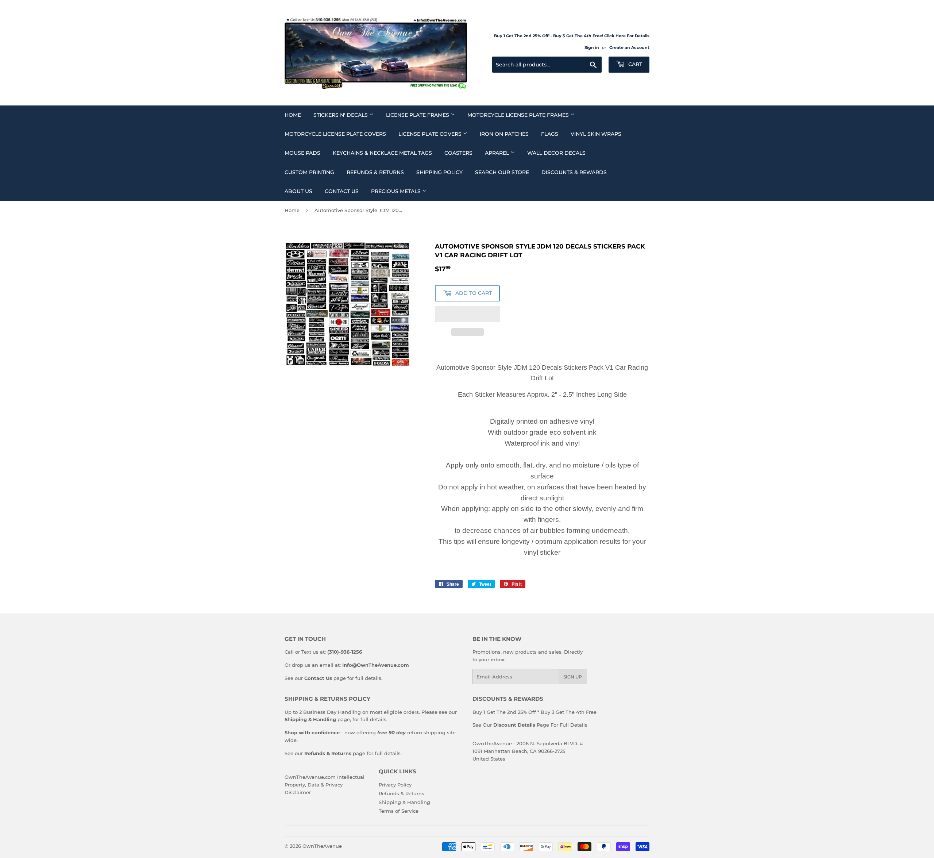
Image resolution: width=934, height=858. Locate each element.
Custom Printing (309, 172)
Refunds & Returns (375, 172)
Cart (634, 64)
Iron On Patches (504, 134)
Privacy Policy (395, 785)
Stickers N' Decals (341, 115)
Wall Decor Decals (556, 153)
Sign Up (572, 677)
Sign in (591, 47)
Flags (549, 134)
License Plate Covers (430, 134)
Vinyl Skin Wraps (596, 134)
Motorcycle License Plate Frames (518, 115)
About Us (298, 191)
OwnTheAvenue (322, 846)
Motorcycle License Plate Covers (335, 134)
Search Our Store (502, 172)
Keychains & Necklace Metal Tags (382, 153)
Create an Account (629, 47)
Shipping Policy (439, 172)
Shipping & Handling (404, 802)
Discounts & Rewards (574, 172)
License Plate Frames (418, 115)
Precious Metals (396, 191)
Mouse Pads (302, 153)
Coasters (458, 153)
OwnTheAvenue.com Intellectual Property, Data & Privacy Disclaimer (324, 784)
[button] (467, 314)
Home (293, 115)
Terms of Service (398, 811)
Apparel (497, 153)
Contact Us (342, 191)
